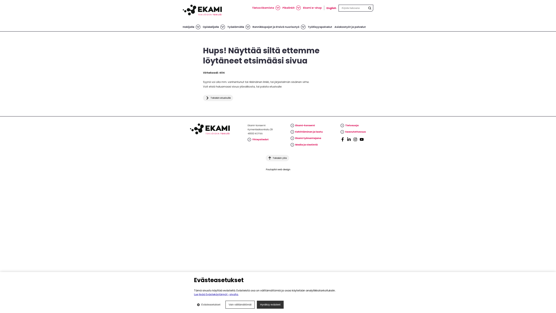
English (331, 8)
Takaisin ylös (280, 158)
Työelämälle (235, 27)
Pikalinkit (288, 7)
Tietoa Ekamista (263, 7)
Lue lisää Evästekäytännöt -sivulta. (216, 294)
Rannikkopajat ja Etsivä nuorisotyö (276, 27)
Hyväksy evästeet (270, 304)
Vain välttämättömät (240, 304)
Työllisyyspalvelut (320, 27)
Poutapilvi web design (278, 169)
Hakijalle (188, 27)
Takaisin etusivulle (221, 98)
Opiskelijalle (211, 27)
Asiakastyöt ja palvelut (350, 27)
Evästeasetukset (210, 304)
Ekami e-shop (312, 7)
